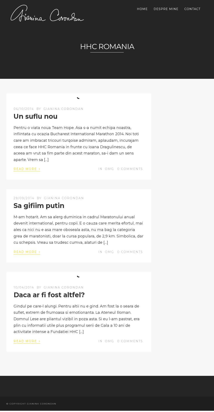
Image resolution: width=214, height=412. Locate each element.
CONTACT (192, 9)
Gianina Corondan (63, 109)
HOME (142, 9)
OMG (109, 169)
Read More (27, 168)
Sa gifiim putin (39, 206)
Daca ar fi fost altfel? (49, 295)
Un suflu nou (35, 116)
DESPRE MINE (166, 9)
